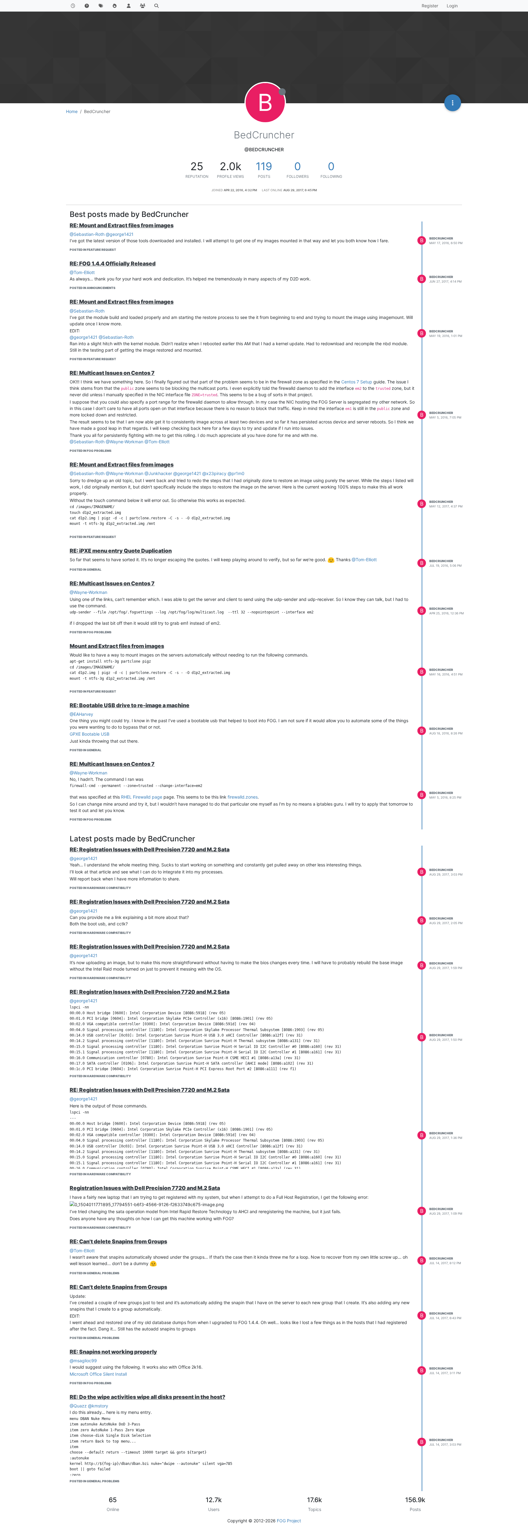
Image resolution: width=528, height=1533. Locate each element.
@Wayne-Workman (124, 441)
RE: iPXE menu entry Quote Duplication (121, 550)
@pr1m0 (236, 473)
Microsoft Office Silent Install (98, 1374)
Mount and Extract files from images (117, 646)
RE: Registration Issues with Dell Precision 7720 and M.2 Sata (149, 849)
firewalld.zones (243, 796)
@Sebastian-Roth (87, 234)
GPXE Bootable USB (89, 734)
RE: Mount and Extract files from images (122, 225)
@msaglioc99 (83, 1360)
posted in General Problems (94, 1273)
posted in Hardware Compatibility (100, 888)
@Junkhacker (158, 473)
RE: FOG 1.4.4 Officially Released (113, 263)
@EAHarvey (81, 714)
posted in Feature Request (93, 249)
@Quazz (78, 1405)
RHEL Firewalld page (141, 796)
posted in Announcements (93, 288)
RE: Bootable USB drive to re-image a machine (129, 705)
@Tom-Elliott (82, 272)
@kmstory (98, 1405)
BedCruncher (441, 238)
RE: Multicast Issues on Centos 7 (112, 373)
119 (264, 166)
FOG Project (289, 1520)
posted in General (85, 569)
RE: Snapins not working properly (113, 1351)
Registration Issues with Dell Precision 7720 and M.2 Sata (145, 1188)
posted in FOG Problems (91, 450)
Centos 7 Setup (356, 381)
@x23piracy (214, 473)
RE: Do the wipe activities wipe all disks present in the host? (147, 1397)
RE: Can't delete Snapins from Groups (118, 1241)
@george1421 (120, 234)
